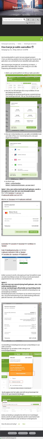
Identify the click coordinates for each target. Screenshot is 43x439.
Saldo (20, 44)
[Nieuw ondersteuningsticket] (28, 19)
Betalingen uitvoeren (30, 44)
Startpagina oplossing (8, 44)
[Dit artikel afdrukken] (32, 47)
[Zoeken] (25, 20)
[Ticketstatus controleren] (33, 19)
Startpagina (12, 433)
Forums (32, 433)
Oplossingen (23, 433)
